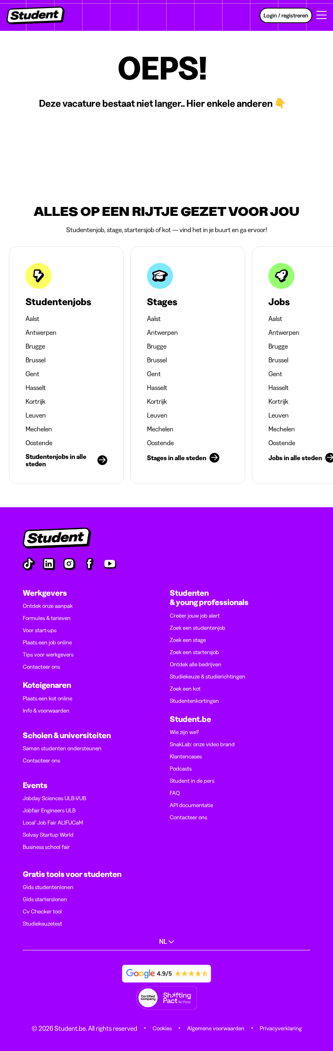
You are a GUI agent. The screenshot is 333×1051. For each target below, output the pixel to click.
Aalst (32, 318)
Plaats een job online (47, 642)
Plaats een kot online (47, 698)
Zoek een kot (185, 688)
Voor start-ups (39, 630)
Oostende (39, 443)
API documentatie (191, 805)
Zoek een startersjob (194, 652)
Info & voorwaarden (46, 710)
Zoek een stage (188, 640)
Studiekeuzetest (42, 923)
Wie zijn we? (184, 732)
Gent (32, 374)
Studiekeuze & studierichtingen (207, 676)
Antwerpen (41, 332)
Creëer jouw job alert (195, 615)
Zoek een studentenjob (197, 627)
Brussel (35, 360)
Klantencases (186, 756)
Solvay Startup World (48, 834)
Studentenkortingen (194, 700)
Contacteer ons (41, 666)
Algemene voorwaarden (215, 1028)
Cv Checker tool (42, 911)
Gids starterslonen (45, 899)
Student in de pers (192, 780)
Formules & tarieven (47, 618)
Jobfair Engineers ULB (49, 810)
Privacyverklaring (281, 1028)
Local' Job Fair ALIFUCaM (53, 822)
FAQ (175, 793)
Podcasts (181, 768)
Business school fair (46, 847)
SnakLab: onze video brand (202, 744)
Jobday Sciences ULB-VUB (54, 798)
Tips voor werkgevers (48, 654)
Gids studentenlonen (48, 887)
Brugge (35, 346)
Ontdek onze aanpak (48, 605)
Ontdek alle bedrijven (195, 664)
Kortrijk (35, 401)
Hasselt (36, 387)
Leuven (36, 415)
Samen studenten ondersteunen (62, 748)
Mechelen (39, 429)
